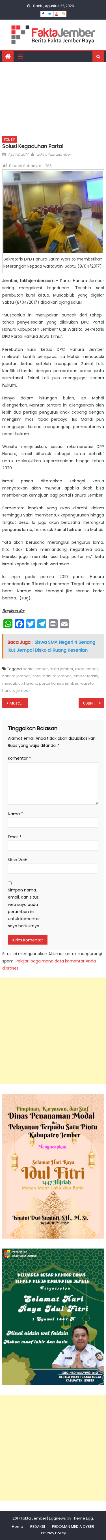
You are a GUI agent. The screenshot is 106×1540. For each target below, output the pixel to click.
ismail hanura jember (51, 676)
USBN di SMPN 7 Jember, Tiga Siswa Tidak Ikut (93, 703)
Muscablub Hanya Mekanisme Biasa (19, 703)
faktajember (86, 669)
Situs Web (17, 860)
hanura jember (16, 676)
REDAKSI (37, 1526)
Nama (15, 814)
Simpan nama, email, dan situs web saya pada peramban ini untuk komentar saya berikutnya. (24, 908)
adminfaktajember (53, 154)
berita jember (35, 669)
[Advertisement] (53, 97)
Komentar (19, 758)
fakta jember (61, 669)
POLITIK (9, 139)
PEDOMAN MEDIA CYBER (73, 1526)
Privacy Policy (53, 1533)
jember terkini (85, 676)
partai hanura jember (59, 683)
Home (17, 1526)
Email (14, 837)
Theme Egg (82, 1518)
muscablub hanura (19, 683)
